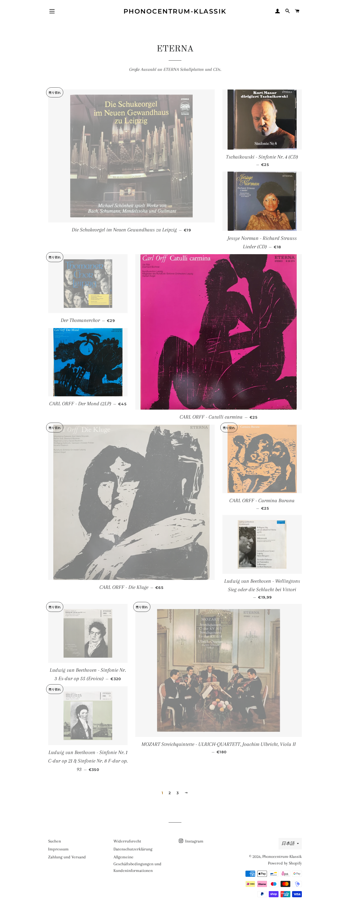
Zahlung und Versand (67, 857)
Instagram (193, 841)
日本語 (287, 843)
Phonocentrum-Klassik (175, 11)
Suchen (54, 841)
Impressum (58, 849)
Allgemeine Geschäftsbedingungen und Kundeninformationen (137, 864)
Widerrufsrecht (127, 841)
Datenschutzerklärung (133, 849)
